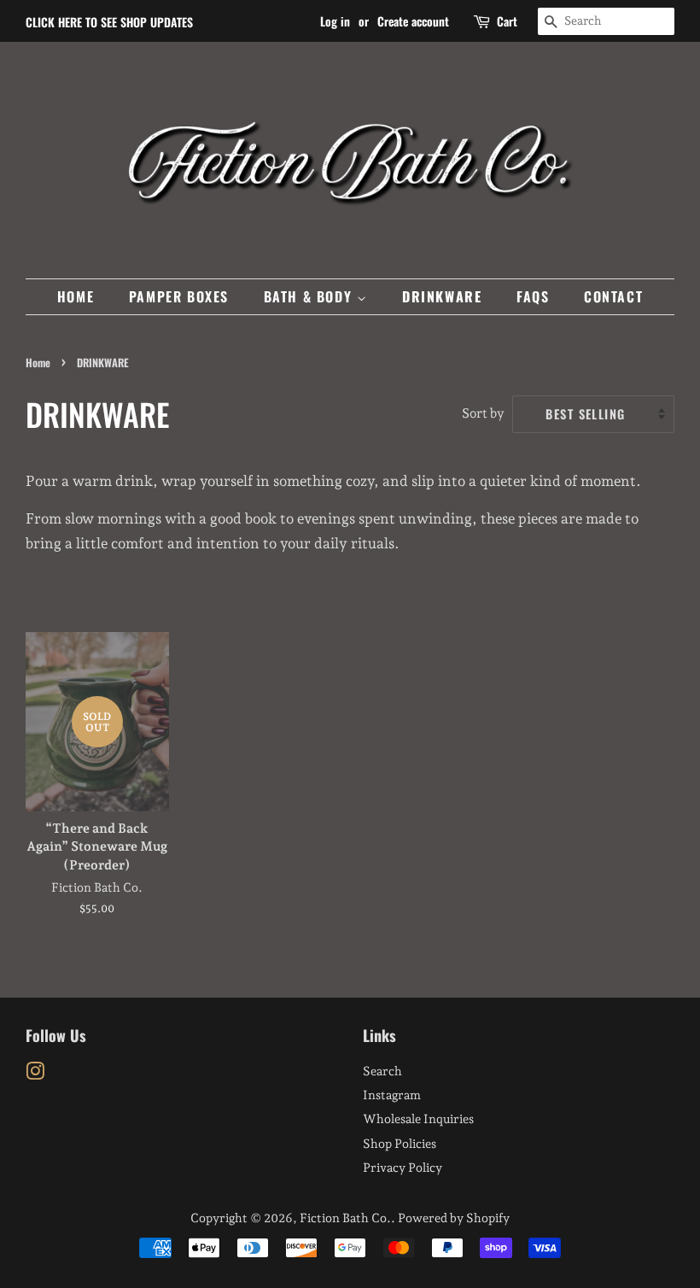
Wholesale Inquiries (418, 1118)
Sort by (483, 413)
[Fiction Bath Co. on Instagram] (35, 1074)
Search (382, 1070)
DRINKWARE (441, 296)
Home (38, 362)
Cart (507, 21)
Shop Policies (399, 1143)
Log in (335, 21)
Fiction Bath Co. (345, 1217)
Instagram (392, 1094)
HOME (75, 296)
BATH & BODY (310, 296)
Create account (413, 21)
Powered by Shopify (454, 1217)
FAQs (532, 296)
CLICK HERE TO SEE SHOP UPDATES (109, 22)
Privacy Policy (402, 1167)
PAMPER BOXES (179, 296)
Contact (613, 296)
